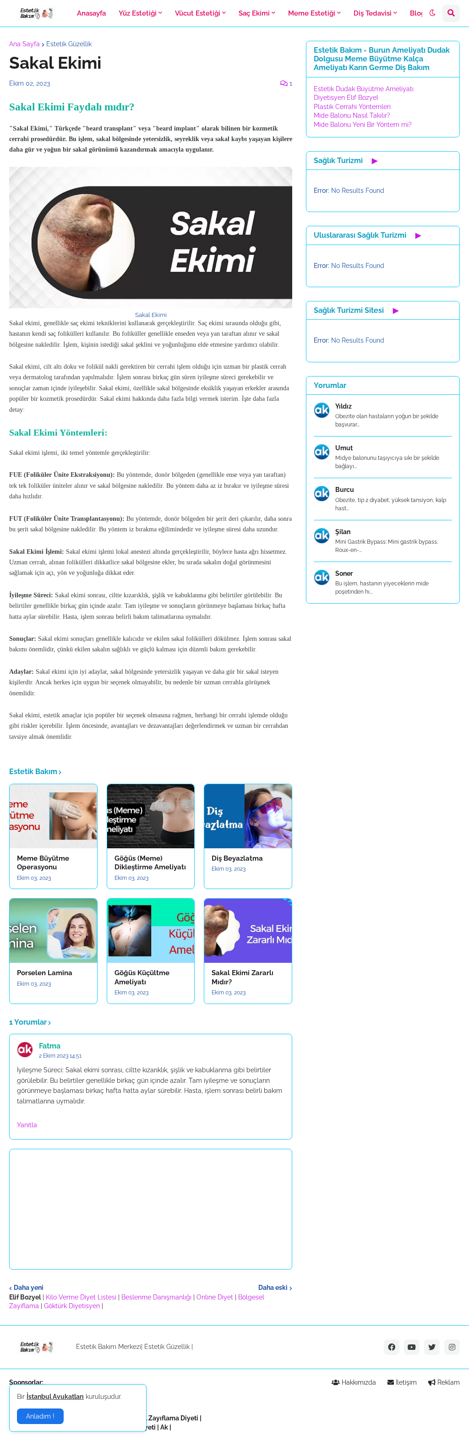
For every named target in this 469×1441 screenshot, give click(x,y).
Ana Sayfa (24, 44)
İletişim (405, 1382)
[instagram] (452, 1347)
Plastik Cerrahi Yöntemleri (352, 106)
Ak (164, 1427)
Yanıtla (27, 1125)
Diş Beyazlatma (237, 858)
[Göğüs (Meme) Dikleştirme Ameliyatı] (151, 816)
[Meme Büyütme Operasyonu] (53, 816)
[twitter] (432, 1347)
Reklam (448, 1382)
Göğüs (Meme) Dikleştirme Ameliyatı (150, 863)
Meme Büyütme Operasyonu (43, 863)
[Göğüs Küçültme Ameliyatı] (151, 931)
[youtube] (412, 1347)
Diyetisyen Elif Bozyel (346, 97)
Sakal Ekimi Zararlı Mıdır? (242, 977)
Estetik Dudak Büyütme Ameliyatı (364, 89)
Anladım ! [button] (40, 1416)
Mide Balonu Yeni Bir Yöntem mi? (363, 124)
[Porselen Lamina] (53, 931)
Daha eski (273, 1287)
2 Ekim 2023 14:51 (60, 1056)
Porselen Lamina (44, 973)
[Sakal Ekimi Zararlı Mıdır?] (248, 931)
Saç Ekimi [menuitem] (254, 13)
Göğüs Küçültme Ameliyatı (142, 977)
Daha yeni (29, 1287)
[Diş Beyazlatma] (248, 816)
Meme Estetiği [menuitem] (311, 13)
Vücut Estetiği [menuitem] (197, 13)
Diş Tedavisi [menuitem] (373, 13)
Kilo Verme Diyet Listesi (81, 1297)
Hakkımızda (358, 1382)
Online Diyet (214, 1297)
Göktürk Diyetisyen (72, 1306)
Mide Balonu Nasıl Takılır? (352, 115)
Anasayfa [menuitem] (91, 13)
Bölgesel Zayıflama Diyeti (159, 1418)
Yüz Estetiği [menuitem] (138, 13)
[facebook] (391, 1347)
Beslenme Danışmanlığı (156, 1297)
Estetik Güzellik (69, 44)
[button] (432, 13)
